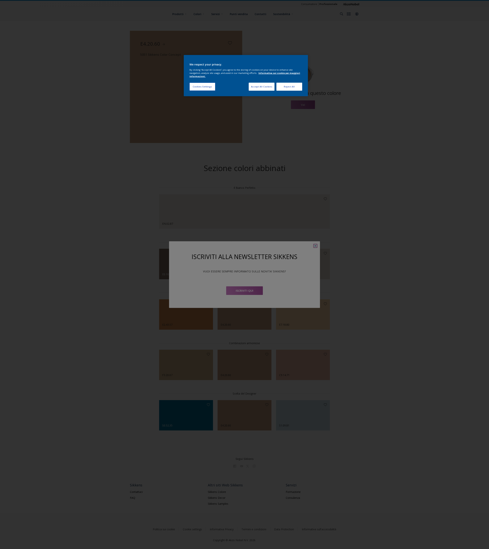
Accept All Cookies (261, 86)
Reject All (289, 86)
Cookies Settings (202, 86)
